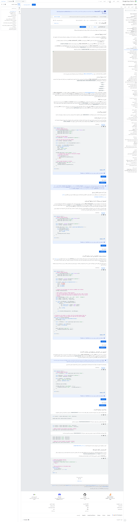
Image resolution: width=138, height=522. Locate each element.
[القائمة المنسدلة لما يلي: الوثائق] (108, 1)
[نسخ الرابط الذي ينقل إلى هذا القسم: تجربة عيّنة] (100, 180)
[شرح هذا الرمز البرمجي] (102, 126)
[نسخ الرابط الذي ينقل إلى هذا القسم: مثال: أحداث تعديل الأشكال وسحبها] (91, 192)
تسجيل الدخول (3, 1)
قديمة (121, 6)
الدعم (54, 509)
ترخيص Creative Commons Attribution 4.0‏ (92, 485)
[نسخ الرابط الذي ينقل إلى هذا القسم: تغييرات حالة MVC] (97, 99)
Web (135, 4)
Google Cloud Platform (91, 515)
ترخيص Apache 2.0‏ (68, 485)
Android (87, 505)
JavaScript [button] (97, 124)
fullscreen (3, 4)
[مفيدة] (55, 20)
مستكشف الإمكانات (119, 507)
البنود (121, 519)
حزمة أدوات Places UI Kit (99, 11)
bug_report (5, 4)
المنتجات (118, 1)
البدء (33, 4)
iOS (87, 507)
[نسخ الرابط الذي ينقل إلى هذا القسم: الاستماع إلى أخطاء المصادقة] (92, 450)
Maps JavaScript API (128, 4)
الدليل (94, 173)
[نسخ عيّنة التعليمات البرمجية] (105, 126)
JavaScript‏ (83, 26)
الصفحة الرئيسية (104, 20)
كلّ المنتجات (78, 515)
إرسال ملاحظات (56, 23)
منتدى (101, 1)
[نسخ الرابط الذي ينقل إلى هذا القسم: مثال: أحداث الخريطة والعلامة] (93, 118)
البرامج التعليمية (120, 509)
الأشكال (63, 194)
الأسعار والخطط (52, 505)
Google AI (83, 515)
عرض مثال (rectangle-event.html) (100, 196)
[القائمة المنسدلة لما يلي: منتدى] (98, 1)
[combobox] (20, 1)
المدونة (105, 1)
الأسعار (114, 1)
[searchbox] (131, 10)
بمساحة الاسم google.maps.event (79, 445)
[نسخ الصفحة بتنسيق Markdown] (96, 23)
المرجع (132, 6)
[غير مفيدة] (53, 20)
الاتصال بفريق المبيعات (27, 4)
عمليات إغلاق (57, 258)
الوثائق (110, 1)
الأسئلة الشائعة (120, 505)
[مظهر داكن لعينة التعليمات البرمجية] (103, 126)
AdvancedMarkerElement (89, 92)
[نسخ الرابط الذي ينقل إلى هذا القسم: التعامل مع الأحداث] (96, 112)
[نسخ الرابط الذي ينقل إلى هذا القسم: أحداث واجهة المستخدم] (94, 34)
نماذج (129, 6)
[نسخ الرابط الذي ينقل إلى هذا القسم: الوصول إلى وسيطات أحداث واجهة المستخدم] (84, 201)
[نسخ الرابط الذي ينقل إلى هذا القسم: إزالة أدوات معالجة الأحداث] (93, 409)
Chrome (103, 515)
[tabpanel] (79, 150)
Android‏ (95, 26)
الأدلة (136, 6)
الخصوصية (118, 519)
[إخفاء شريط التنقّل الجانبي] (125, 520)
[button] (131, 58)
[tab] (103, 124)
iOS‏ (89, 26)
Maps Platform (131, 1)
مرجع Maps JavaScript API (89, 73)
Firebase (98, 515)
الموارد (125, 6)
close (1, 4)
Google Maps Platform (93, 20)
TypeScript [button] (103, 124)
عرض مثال (103, 176)
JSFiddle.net (102, 182)
